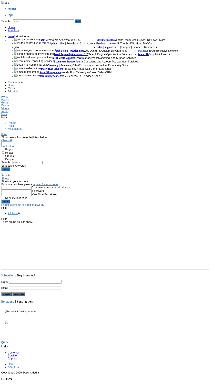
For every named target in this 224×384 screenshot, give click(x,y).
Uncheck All (8, 146)
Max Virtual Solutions (52, 69)
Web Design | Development (70, 50)
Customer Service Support (13, 355)
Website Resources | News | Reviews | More (139, 40)
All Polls (13, 213)
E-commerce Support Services (69, 61)
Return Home (21, 36)
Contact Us (143, 54)
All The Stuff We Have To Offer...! (135, 43)
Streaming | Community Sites (63, 65)
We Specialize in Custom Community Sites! (103, 65)
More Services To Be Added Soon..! (81, 76)
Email (4, 287)
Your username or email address (51, 187)
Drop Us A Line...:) (159, 54)
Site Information (105, 40)
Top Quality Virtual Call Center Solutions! (87, 68)
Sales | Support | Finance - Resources (135, 47)
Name (4, 281)
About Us (13, 30)
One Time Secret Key (44, 194)
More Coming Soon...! (50, 76)
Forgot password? (33, 204)
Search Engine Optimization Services (110, 54)
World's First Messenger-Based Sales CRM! (86, 72)
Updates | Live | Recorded (63, 43)
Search (6, 169)
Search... (6, 162)
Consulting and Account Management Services (111, 61)
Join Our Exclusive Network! (162, 50)
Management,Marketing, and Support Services (109, 58)
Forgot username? (12, 204)
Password (38, 191)
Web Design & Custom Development (105, 50)
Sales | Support (105, 47)
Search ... (6, 21)
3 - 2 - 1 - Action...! (86, 43)
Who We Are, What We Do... (64, 40)
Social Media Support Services (67, 58)
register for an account (45, 184)
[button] (73, 114)
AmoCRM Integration (50, 72)
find (78, 21)
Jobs (16, 47)
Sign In (5, 201)
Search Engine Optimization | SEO (71, 54)
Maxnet (142, 50)
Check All (6, 140)
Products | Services (106, 43)
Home (11, 27)
